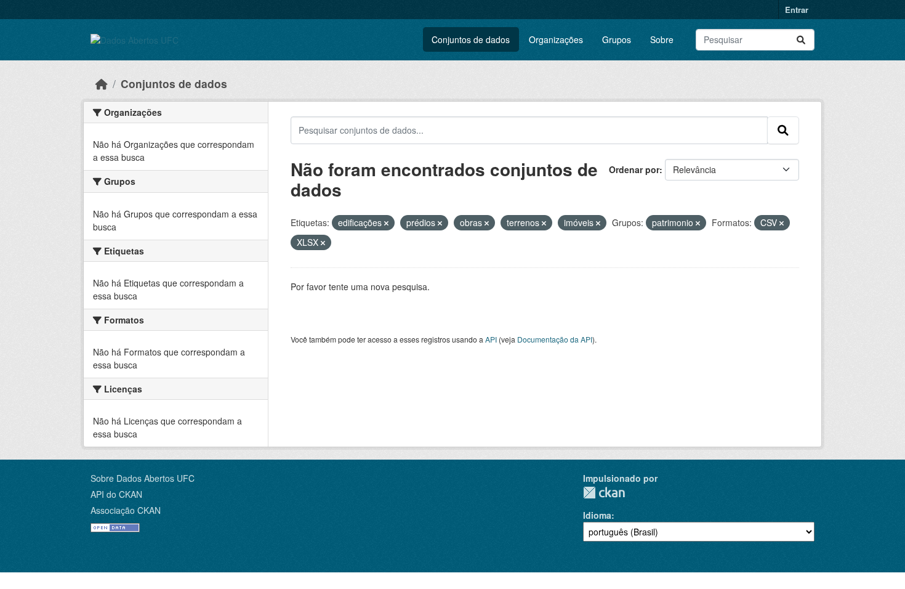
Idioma (597, 515)
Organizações (556, 39)
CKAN (604, 492)
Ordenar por (634, 169)
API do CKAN (116, 494)
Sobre (662, 39)
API (491, 339)
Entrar (796, 9)
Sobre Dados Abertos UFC (142, 478)
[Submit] (801, 40)
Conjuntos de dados (471, 39)
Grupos (616, 39)
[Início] (101, 83)
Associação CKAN (125, 510)
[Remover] (386, 223)
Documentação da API (554, 339)
